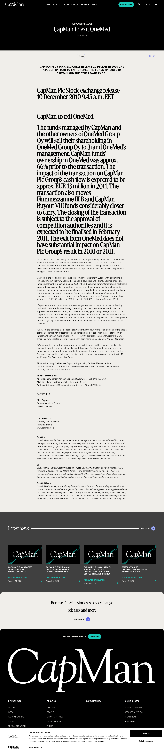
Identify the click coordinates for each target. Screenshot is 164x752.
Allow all (146, 734)
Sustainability (93, 701)
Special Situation (17, 726)
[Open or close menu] (156, 4)
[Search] (139, 4)
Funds (50, 726)
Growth (12, 721)
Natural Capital (16, 717)
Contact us (126, 4)
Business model (55, 721)
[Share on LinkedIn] (154, 56)
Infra (10, 712)
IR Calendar (130, 717)
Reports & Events (133, 712)
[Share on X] (150, 56)
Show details (34, 747)
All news (145, 528)
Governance (131, 721)
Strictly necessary (146, 741)
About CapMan (70, 4)
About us (51, 701)
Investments (53, 4)
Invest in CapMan (133, 707)
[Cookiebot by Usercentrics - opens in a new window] (14, 747)
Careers (51, 707)
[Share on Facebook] (146, 56)
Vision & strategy (56, 717)
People (50, 712)
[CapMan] (14, 4)
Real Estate (14, 707)
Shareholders (89, 4)
